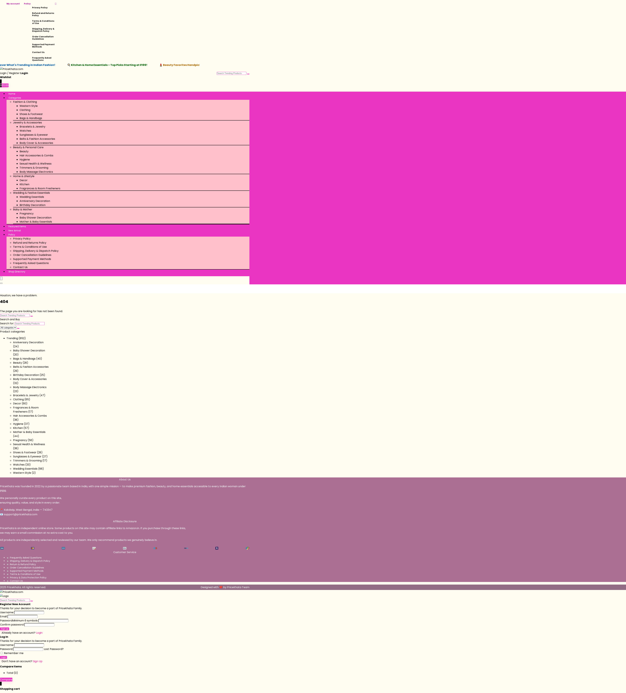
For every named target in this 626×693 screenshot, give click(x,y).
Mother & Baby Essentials (36, 222)
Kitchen (24, 184)
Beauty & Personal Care (28, 147)
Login (3, 657)
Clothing (25, 110)
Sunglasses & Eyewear (34, 135)
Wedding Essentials (32, 197)
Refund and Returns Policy (43, 14)
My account (13, 3)
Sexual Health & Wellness (36, 164)
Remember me (13, 653)
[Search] (1, 283)
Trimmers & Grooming (34, 168)
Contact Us (38, 52)
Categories (14, 97)
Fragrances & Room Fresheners (40, 188)
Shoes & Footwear (31, 114)
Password (19, 620)
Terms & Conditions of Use (43, 22)
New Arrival (14, 230)
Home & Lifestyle (23, 176)
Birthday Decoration (32, 205)
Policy (27, 3)
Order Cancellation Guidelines (43, 37)
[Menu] (1, 278)
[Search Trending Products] (18, 328)
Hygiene (25, 159)
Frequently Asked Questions (41, 58)
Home (11, 93)
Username (6, 612)
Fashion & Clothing (25, 102)
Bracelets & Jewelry (32, 126)
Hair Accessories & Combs (36, 155)
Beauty (24, 151)
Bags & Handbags (31, 118)
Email (3, 616)
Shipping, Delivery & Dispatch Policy (43, 29)
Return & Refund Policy (23, 564)
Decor (24, 180)
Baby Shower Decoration (36, 217)
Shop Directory (16, 271)
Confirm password (12, 624)
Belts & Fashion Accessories (37, 139)
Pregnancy (27, 213)
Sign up (4, 629)
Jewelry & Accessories (27, 122)
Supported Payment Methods (43, 45)
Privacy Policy (40, 7)
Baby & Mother (22, 209)
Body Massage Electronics (36, 172)
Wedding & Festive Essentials (31, 193)
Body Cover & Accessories (36, 143)
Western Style (29, 106)
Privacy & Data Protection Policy (28, 577)
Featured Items (17, 226)
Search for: (7, 323)
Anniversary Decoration (35, 201)
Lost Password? (54, 649)
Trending (12, 338)
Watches (25, 131)
